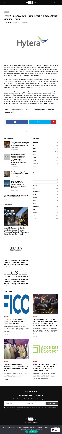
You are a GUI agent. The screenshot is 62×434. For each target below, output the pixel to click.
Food (34, 176)
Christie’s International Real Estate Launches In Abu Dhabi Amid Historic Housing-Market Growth (16, 262)
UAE (34, 215)
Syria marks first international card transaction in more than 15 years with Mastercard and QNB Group (20, 144)
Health (34, 182)
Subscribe (51, 403)
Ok (26, 431)
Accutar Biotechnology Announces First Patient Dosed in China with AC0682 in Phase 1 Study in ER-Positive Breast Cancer (45, 367)
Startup (34, 203)
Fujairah (35, 179)
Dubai (34, 160)
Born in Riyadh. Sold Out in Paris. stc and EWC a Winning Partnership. (16, 196)
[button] (4, 2)
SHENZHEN (51, 109)
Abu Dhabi (35, 142)
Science (34, 194)
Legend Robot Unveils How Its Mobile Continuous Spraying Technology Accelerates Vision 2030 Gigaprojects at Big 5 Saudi (16, 231)
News (34, 188)
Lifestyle (35, 185)
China (6, 109)
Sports (34, 200)
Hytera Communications (38, 109)
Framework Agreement (17, 109)
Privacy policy (33, 431)
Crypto (34, 154)
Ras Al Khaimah (37, 191)
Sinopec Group (9, 112)
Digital (34, 157)
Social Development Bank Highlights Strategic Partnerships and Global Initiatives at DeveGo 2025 (16, 367)
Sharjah (35, 197)
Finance (35, 173)
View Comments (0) (31, 132)
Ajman (34, 148)
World (34, 218)
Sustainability (36, 206)
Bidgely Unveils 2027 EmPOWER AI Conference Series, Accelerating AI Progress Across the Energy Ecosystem (19, 184)
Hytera (27, 109)
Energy (34, 166)
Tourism (35, 212)
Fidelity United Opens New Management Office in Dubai (19, 172)
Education (35, 163)
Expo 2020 (35, 170)
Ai (33, 145)
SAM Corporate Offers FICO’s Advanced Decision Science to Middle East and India (14, 321)
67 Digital (35, 422)
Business (6, 11)
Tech (34, 209)
